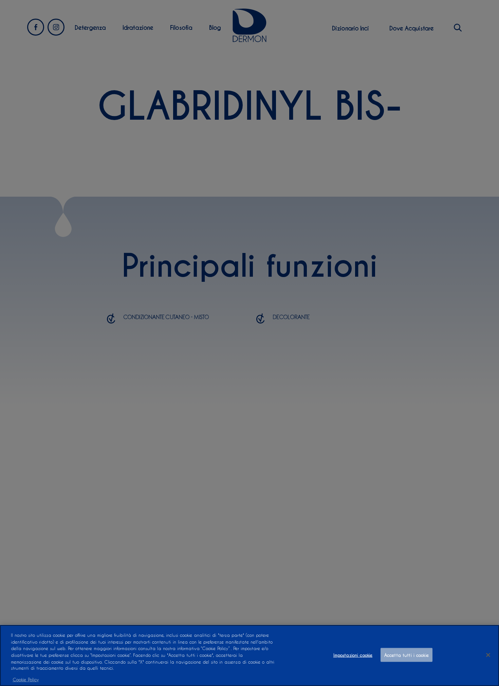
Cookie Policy (26, 679)
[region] (249, 655)
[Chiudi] (488, 655)
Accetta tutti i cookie (406, 655)
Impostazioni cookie (352, 655)
